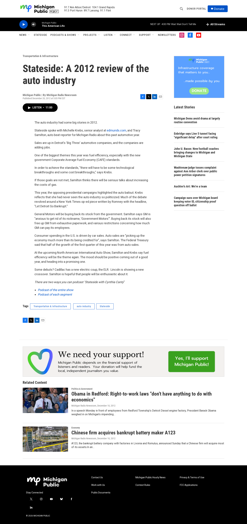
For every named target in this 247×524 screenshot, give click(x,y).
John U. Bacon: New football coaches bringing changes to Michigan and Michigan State (196, 152)
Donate (219, 9)
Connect (126, 35)
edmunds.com (116, 130)
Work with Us (98, 485)
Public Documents (100, 492)
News (23, 35)
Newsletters (167, 35)
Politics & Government (81, 388)
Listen (108, 35)
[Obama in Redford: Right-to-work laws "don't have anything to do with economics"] (45, 400)
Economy (75, 427)
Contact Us (97, 477)
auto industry (84, 306)
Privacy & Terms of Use (192, 477)
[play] (23, 24)
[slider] (38, 24)
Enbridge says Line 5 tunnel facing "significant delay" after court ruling (195, 135)
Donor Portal (196, 8)
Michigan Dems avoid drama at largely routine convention (197, 120)
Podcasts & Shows (63, 35)
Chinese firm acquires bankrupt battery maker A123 (123, 433)
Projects (90, 35)
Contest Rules (142, 485)
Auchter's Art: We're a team (190, 186)
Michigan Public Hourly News (150, 477)
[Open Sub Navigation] (29, 35)
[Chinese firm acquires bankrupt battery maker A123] (45, 439)
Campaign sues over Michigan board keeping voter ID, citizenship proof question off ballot (196, 201)
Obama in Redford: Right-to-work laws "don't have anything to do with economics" (141, 397)
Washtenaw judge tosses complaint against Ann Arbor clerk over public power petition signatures (195, 171)
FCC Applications (189, 485)
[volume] (33, 24)
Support (145, 35)
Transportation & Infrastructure (40, 56)
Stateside (40, 35)
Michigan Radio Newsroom (83, 405)
